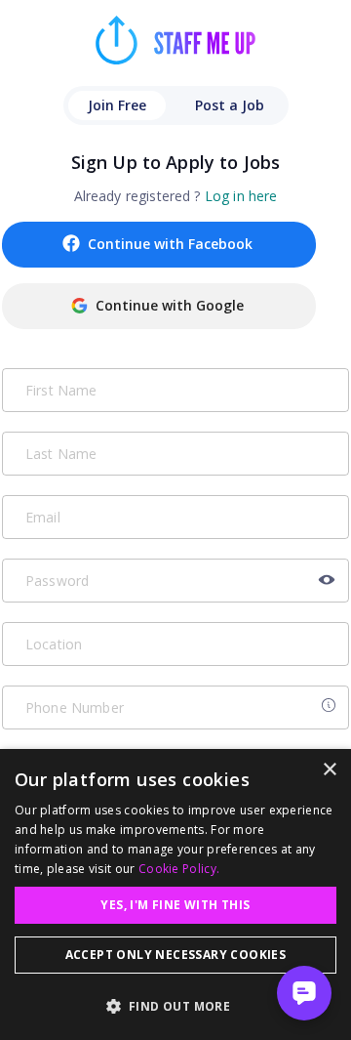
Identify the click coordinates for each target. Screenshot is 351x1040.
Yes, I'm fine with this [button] (175, 904)
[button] (175, 1006)
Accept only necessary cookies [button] (176, 954)
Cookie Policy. (178, 868)
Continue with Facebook (170, 243)
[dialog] (175, 894)
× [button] (329, 770)
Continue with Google (170, 305)
